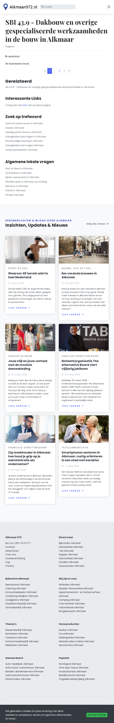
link (25, 105)
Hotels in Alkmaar (15, 190)
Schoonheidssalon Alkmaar (21, 592)
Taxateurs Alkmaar (16, 637)
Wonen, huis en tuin (76, 268)
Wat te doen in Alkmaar (19, 168)
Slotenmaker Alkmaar (18, 679)
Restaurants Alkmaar (17, 584)
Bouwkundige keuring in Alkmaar (24, 141)
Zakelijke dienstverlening (80, 356)
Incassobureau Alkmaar (73, 671)
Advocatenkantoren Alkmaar (22, 675)
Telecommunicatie (75, 447)
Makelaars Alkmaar (16, 645)
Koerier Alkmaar (14, 128)
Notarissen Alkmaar (16, 633)
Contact (10, 547)
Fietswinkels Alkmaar (71, 547)
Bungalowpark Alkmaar (72, 611)
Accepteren (97, 715)
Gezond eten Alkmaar (71, 566)
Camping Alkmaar (69, 600)
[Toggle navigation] (109, 7)
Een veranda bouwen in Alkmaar (79, 275)
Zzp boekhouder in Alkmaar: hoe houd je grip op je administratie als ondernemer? (29, 458)
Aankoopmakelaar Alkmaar (21, 150)
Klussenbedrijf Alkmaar (18, 630)
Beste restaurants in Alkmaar (22, 177)
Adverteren (12, 551)
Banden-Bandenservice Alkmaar (24, 671)
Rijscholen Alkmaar (70, 543)
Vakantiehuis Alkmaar (71, 607)
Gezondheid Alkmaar (71, 558)
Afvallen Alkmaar (69, 562)
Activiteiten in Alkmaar (18, 173)
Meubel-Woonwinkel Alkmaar (76, 588)
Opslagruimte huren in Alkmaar (23, 132)
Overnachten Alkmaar (72, 603)
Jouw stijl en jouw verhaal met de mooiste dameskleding (27, 365)
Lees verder (17, 308)
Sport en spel (18, 268)
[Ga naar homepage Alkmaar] (19, 6)
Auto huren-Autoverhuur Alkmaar (25, 667)
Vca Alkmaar (66, 633)
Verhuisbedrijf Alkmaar (18, 607)
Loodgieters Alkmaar (17, 600)
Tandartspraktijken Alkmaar (21, 596)
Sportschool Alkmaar (71, 645)
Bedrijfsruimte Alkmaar (72, 675)
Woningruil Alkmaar (70, 664)
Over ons (10, 554)
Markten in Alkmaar (16, 186)
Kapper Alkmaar (68, 554)
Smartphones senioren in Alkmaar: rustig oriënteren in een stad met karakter (82, 456)
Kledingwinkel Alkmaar (72, 637)
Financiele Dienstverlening (27, 447)
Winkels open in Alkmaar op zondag (26, 181)
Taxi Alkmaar (66, 551)
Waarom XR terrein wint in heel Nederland (28, 275)
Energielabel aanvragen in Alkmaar (25, 136)
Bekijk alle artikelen (96, 223)
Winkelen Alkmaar (69, 584)
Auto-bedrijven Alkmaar (19, 664)
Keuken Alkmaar (68, 630)
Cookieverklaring (15, 558)
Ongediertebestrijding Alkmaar (77, 679)
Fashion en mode (20, 356)
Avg (7, 562)
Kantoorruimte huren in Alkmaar (24, 123)
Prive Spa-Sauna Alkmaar (74, 667)
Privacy (9, 566)
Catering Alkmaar (15, 588)
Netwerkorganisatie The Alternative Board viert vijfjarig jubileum (80, 365)
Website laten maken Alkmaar (76, 641)
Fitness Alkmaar (14, 195)
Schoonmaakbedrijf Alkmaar (22, 641)
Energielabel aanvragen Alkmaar (24, 145)
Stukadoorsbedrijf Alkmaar (21, 603)
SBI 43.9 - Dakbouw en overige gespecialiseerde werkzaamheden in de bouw (49, 87)
